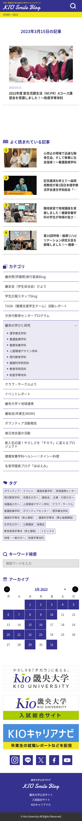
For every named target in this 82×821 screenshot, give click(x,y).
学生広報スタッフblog (21, 296)
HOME (6, 14)
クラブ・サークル (62, 504)
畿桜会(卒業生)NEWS (20, 413)
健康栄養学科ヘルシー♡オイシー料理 (32, 456)
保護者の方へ (12, 504)
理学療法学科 (18, 333)
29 (30, 644)
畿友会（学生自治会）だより (25, 286)
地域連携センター (66, 491)
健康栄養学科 (18, 345)
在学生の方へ (12, 524)
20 (8, 634)
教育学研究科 (18, 369)
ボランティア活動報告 (21, 423)
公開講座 (28, 524)
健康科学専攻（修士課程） (19, 517)
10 (51, 614)
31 (51, 644)
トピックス (47, 531)
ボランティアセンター (36, 511)
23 (40, 634)
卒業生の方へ (31, 497)
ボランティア (12, 491)
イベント (28, 491)
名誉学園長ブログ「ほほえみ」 (27, 466)
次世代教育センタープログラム (27, 315)
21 (19, 634)
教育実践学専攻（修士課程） (21, 531)
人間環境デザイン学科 (23, 351)
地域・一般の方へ (14, 538)
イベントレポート (17, 394)
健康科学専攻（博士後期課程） (57, 517)
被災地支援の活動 (17, 433)
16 (40, 624)
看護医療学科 (18, 339)
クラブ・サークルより (21, 384)
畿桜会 (46, 497)
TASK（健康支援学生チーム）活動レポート (36, 306)
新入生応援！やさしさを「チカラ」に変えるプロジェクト (40, 444)
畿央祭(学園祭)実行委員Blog (25, 276)
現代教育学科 (18, 357)
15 (30, 624)
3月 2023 (41, 589)
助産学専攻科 (18, 375)
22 (30, 634)
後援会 (41, 524)
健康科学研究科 (19, 363)
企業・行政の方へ (63, 497)
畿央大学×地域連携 (19, 403)
